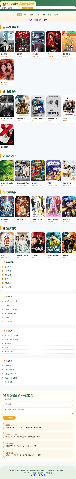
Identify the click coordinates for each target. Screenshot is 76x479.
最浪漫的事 (9, 283)
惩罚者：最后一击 (11, 301)
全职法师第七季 (10, 370)
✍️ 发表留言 (9, 418)
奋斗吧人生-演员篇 (11, 335)
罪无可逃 (8, 271)
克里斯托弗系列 (10, 313)
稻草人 (7, 317)
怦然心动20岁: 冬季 (11, 339)
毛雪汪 (7, 347)
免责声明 (42, 475)
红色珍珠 (8, 287)
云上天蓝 (8, 267)
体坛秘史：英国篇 (11, 309)
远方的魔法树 (9, 305)
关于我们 (34, 475)
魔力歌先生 (9, 343)
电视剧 (32, 15)
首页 (19, 15)
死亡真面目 (9, 321)
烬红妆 (7, 279)
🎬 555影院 (18, 4)
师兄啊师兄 (9, 366)
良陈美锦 (8, 275)
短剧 (49, 15)
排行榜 (56, 15)
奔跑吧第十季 (9, 352)
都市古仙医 (9, 382)
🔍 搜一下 (27, 8)
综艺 (38, 15)
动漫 (43, 15)
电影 (25, 15)
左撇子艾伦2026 (10, 374)
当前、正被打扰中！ (12, 378)
